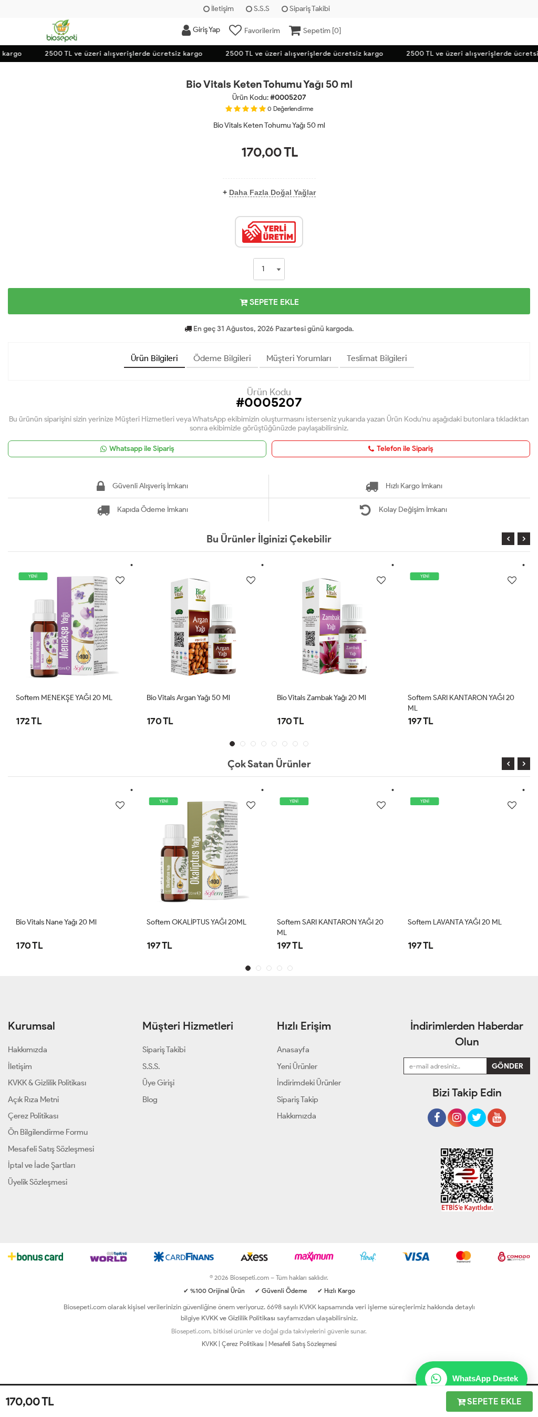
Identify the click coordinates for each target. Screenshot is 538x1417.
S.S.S (261, 8)
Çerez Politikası (243, 1344)
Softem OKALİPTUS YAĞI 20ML (196, 922)
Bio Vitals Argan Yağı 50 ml (188, 697)
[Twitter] (477, 1113)
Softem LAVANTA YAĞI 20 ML (455, 922)
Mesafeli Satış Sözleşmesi (302, 1344)
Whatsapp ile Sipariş (141, 448)
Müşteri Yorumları (299, 358)
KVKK (209, 1344)
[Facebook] (437, 1113)
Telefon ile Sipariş (405, 448)
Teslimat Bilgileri (377, 358)
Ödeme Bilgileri (222, 358)
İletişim (222, 8)
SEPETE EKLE (273, 302)
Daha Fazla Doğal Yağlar (272, 192)
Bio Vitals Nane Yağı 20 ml (56, 922)
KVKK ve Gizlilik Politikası (238, 1318)
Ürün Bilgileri (154, 358)
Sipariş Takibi (309, 8)
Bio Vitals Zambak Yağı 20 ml (321, 697)
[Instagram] (457, 1113)
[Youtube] (497, 1113)
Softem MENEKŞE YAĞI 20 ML (64, 697)
